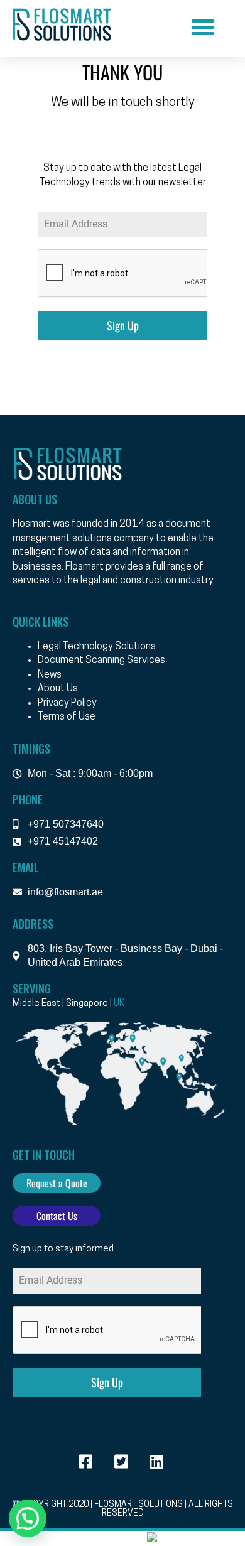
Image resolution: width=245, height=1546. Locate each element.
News (50, 675)
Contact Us (56, 1215)
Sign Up (123, 325)
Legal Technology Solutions (97, 647)
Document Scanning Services (101, 661)
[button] (203, 27)
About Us (58, 689)
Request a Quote (56, 1183)
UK (119, 1003)
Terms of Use (66, 717)
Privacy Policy (67, 703)
